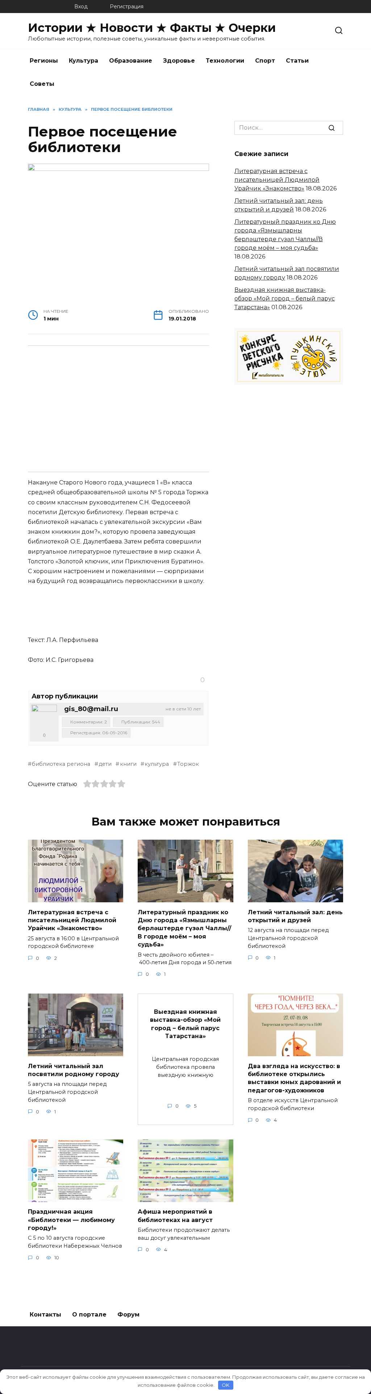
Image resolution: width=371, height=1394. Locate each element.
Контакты (45, 1314)
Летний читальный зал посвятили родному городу (73, 1069)
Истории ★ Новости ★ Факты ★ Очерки (152, 28)
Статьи (297, 60)
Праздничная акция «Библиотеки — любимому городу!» (71, 1219)
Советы (42, 83)
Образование (130, 60)
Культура (83, 60)
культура (157, 764)
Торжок (188, 764)
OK (225, 1385)
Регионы (44, 60)
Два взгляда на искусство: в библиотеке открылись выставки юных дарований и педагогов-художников (294, 1077)
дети (105, 764)
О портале (89, 1314)
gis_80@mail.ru (91, 709)
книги (128, 764)
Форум (128, 1314)
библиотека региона (61, 764)
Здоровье (179, 60)
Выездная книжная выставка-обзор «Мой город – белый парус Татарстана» (284, 298)
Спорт (265, 60)
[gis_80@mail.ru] (44, 717)
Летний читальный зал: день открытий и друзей (295, 915)
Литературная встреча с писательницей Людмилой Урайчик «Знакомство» (277, 180)
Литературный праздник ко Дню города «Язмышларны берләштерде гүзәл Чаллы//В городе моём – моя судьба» (184, 928)
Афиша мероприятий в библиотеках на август (175, 1215)
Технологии (225, 60)
